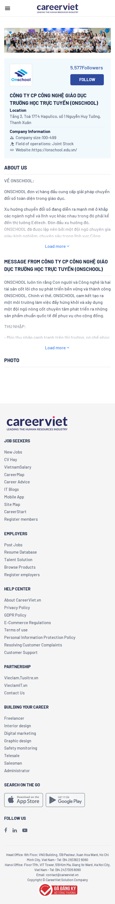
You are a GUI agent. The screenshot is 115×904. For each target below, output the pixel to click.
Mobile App (14, 496)
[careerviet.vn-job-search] (23, 800)
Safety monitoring (20, 747)
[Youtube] (24, 830)
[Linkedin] (15, 830)
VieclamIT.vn (15, 685)
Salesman (13, 762)
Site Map (12, 504)
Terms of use (16, 629)
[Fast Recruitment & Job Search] (57, 7)
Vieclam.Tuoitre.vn (21, 677)
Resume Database (20, 551)
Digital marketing (20, 733)
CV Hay (10, 459)
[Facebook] (5, 830)
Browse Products (19, 566)
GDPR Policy (15, 614)
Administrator (17, 770)
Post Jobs (13, 544)
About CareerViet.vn (22, 599)
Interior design (17, 725)
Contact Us (14, 692)
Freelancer (14, 718)
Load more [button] (55, 246)
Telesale (12, 755)
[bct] (57, 889)
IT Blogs (11, 489)
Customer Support (21, 652)
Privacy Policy (17, 607)
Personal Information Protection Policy (39, 637)
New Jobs (13, 451)
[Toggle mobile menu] (7, 8)
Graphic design (17, 740)
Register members (21, 519)
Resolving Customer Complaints (33, 644)
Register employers (22, 574)
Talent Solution (18, 559)
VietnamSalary (17, 466)
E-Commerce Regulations (27, 622)
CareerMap (14, 474)
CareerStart (15, 511)
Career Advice (17, 481)
